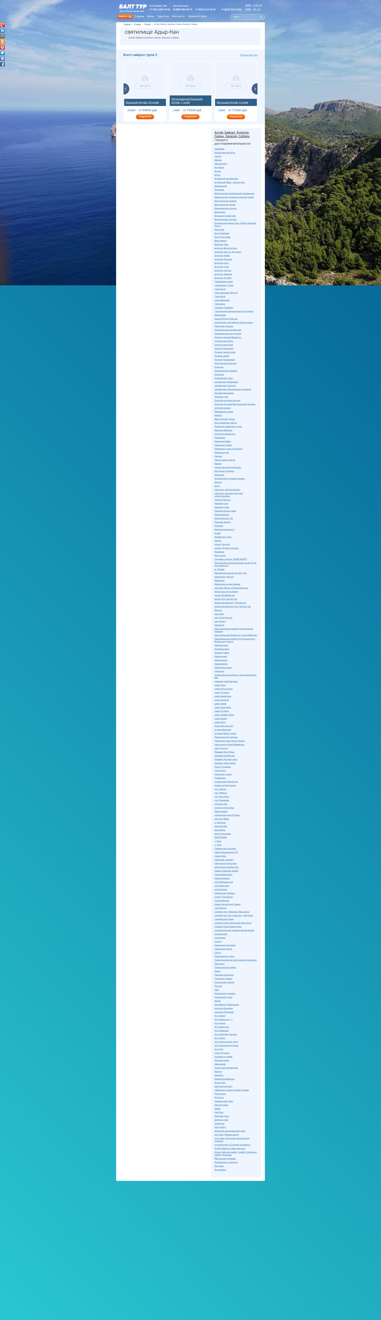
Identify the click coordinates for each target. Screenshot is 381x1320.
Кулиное (218, 526)
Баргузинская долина (225, 201)
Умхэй (217, 1001)
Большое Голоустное (225, 216)
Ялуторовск (220, 1170)
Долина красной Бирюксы (227, 337)
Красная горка (221, 507)
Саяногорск (220, 856)
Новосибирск (221, 664)
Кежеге (218, 482)
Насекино (219, 625)
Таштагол (219, 964)
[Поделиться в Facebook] (2, 64)
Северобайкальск (223, 875)
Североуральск (222, 878)
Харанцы (218, 1075)
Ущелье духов (221, 1060)
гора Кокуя (220, 289)
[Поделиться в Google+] (2, 24)
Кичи (217, 486)
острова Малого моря (225, 734)
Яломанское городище (226, 1162)
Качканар (219, 475)
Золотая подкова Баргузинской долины (234, 404)
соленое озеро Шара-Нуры (228, 927)
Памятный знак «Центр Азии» (229, 741)
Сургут (217, 953)
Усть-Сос (218, 1049)
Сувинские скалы (223, 949)
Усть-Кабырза (221, 1031)
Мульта (218, 610)
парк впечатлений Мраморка (229, 745)
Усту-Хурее (219, 1016)
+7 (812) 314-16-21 (205, 9)
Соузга (217, 942)
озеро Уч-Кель (221, 711)
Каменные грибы (223, 445)
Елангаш (219, 367)
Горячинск (219, 304)
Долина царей (221, 356)
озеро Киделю (221, 700)
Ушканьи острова (223, 1057)
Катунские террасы (224, 471)
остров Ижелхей (222, 730)
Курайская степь (223, 537)
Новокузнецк (221, 660)
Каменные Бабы (222, 441)
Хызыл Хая (219, 1083)
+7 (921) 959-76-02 (160, 9)
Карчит (218, 464)
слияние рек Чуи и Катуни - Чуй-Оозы (233, 916)
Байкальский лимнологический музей (234, 197)
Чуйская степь (221, 1116)
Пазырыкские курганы (226, 737)
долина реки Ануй (223, 345)
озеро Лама (220, 704)
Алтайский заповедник (226, 179)
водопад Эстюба (222, 278)
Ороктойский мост (224, 726)
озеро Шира (220, 719)
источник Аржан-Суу (224, 434)
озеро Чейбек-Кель (224, 715)
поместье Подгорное (225, 786)
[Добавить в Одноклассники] (2, 41)
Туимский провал (223, 979)
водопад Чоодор (222, 271)
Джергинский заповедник (227, 330)
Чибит (217, 1109)
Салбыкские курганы (225, 849)
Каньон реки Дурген (224, 460)
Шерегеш (219, 1124)
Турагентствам (197, 16)
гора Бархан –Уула (223, 285)
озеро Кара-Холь (222, 696)
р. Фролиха (220, 823)
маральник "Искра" (224, 577)
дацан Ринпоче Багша (225, 319)
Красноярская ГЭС (223, 518)
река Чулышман (222, 834)
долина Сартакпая (223, 349)
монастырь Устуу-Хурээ (226, 592)
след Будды (220, 908)
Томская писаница (224, 975)
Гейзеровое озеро (223, 282)
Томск (217, 971)
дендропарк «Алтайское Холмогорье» (233, 323)
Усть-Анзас (219, 1023)
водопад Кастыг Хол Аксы (227, 252)
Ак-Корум (219, 168)
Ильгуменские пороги (225, 423)
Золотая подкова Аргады (227, 401)
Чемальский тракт (223, 1101)
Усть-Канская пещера (225, 1034)
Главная (127, 24)
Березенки (219, 212)
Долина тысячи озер (224, 352)
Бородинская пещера (225, 220)
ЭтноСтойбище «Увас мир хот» (230, 1149)
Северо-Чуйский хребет (226, 871)
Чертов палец (221, 1105)
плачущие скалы (223, 774)
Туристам (163, 16)
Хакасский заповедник (226, 1068)
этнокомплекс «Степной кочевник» (232, 1145)
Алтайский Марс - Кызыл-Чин (229, 182)
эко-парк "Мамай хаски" (226, 1135)
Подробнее (145, 117)
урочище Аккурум (223, 1008)
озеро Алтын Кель (223, 689)
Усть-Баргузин (221, 1027)
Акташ (217, 171)
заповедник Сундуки (225, 386)
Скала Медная (221, 901)
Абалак (218, 160)
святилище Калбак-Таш (226, 867)
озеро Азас (219, 685)
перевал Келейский (224, 756)
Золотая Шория (222, 408)
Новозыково (220, 657)
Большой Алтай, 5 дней (232, 102)
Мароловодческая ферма (227, 584)
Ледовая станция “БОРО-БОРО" (230, 559)
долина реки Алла (223, 341)
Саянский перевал (223, 860)
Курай (217, 533)
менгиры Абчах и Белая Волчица (231, 588)
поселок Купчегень (224, 808)
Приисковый (220, 812)
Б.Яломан (219, 190)
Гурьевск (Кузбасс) (223, 308)
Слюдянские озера (224, 919)
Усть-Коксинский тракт (226, 1042)
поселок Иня (220, 804)
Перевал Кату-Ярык (224, 752)
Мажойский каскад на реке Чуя (230, 573)
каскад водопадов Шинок (227, 468)
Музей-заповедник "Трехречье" (230, 603)
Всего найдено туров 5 (140, 55)
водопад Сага (221, 263)
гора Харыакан (222, 300)
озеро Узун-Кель (222, 708)
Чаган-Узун (220, 1094)
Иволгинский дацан (224, 419)
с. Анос (217, 841)
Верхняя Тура (221, 245)
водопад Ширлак (223, 274)
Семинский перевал (224, 893)
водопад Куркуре (223, 259)
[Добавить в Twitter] (2, 53)
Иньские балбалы (223, 430)
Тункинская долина (224, 982)
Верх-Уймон (220, 241)
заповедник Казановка (226, 382)
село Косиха (220, 890)
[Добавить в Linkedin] (2, 30)
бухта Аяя (219, 230)
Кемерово (219, 149)
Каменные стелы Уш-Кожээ (228, 449)
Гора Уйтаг (220, 297)
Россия (147, 24)
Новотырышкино (223, 668)
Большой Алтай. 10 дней (142, 102)
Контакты (178, 16)
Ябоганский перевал (225, 1159)
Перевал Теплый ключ (225, 760)
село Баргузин (221, 886)
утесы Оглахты (222, 1053)
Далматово (220, 315)
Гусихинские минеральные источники (233, 311)
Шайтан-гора (221, 1120)
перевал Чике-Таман (225, 763)
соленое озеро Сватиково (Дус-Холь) (233, 923)
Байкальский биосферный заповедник (234, 194)
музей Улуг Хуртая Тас (225, 599)
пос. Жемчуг (220, 793)
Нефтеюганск (221, 645)
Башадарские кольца (225, 208)
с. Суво (217, 845)
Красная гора (221, 504)
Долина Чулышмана (224, 360)
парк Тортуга (221, 748)
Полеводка (220, 778)
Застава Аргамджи (224, 393)
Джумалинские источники (227, 334)
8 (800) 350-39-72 (182, 9)
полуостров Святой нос (226, 782)
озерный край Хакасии (226, 682)
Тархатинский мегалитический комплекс (235, 960)
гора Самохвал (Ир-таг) (226, 293)
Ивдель (218, 415)
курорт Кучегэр (222, 544)
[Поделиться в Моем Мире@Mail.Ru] (2, 36)
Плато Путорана (222, 767)
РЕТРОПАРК (220, 838)
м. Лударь (219, 569)
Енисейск (219, 375)
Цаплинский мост (223, 1086)
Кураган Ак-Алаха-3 (224, 530)
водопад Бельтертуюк (225, 248)
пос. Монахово (221, 800)
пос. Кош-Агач (221, 797)
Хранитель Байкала (224, 1079)
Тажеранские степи (224, 956)
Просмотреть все (249, 55)
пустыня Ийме (221, 819)
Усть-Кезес (219, 1038)
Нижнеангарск (221, 649)
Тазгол (217, 156)
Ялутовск (219, 1166)
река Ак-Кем (220, 826)
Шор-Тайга (220, 1127)
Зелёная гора (221, 397)
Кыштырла (220, 556)
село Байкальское (223, 882)
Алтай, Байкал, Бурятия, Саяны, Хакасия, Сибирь (154, 38)
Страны (139, 16)
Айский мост (220, 164)
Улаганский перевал (224, 994)
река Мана (219, 830)
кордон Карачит (222, 500)
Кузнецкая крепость (224, 153)
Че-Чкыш (219, 1098)
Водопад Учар (221, 267)
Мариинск (219, 581)
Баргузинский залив (224, 205)
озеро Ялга (220, 722)
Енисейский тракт (223, 378)
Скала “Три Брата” (223, 897)
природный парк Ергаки (227, 815)
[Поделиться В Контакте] (2, 58)
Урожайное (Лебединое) (226, 1005)
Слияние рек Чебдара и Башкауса (231, 912)
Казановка (219, 438)
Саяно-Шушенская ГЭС (226, 852)
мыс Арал (219, 614)
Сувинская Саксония (224, 945)
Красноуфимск (221, 515)
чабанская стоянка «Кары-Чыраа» (231, 1090)
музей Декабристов (224, 595)
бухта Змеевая (221, 233)
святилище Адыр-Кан (225, 864)
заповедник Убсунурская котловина (232, 389)
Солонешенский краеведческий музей (234, 930)
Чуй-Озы (218, 1112)
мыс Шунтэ (220, 621)
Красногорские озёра (225, 511)
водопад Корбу (222, 256)
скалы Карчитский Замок (227, 904)
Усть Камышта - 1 (223, 1020)
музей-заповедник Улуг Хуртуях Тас (232, 607)
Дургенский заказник (225, 363)
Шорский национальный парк (229, 1131)
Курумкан (219, 552)
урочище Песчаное (224, 1012)
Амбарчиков (220, 186)
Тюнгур (218, 986)
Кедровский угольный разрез (229, 479)
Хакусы (218, 1072)
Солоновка (219, 938)
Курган (217, 541)
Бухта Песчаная (222, 237)
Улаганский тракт (223, 997)
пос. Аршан (220, 789)
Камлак (218, 456)
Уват (216, 990)
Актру (217, 175)
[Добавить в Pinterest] (2, 47)
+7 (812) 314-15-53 (231, 9)
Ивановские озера (223, 412)
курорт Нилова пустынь (226, 548)
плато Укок (220, 771)
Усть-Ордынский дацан (226, 1046)
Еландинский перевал (225, 371)
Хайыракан (220, 1064)
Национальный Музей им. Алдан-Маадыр (235, 635)
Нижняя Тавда (221, 653)
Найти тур (125, 16)
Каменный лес (221, 453)
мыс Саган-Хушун (223, 618)
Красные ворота (222, 522)
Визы (150, 16)
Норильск (219, 671)
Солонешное (220, 934)
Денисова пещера (223, 326)
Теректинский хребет (225, 968)
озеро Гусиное (221, 693)
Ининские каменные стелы (228, 427)
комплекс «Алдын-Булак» (227, 490)
